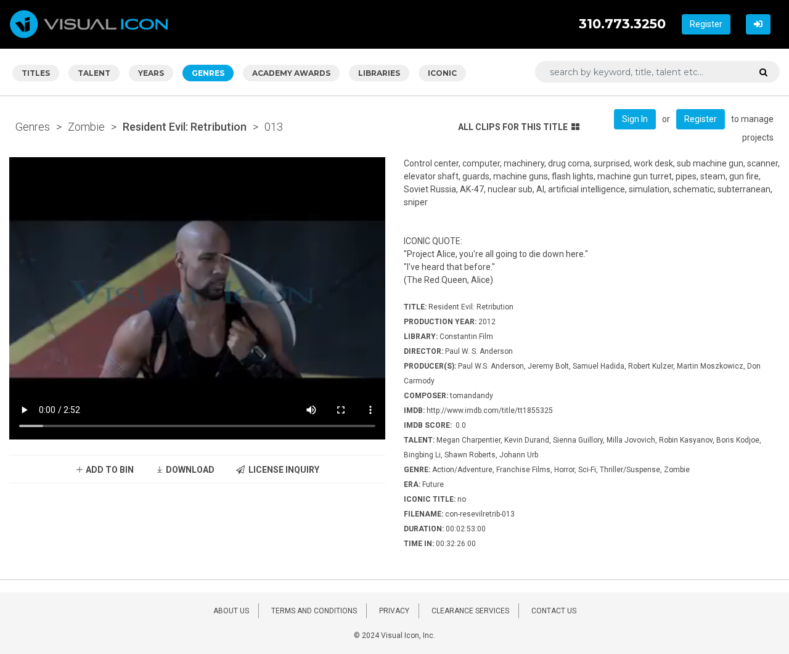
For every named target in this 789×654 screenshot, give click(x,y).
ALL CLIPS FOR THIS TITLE (513, 127)
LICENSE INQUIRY (282, 470)
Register (706, 24)
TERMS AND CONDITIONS (314, 611)
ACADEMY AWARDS (291, 73)
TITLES (36, 73)
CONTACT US (553, 611)
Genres (32, 126)
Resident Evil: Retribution (185, 126)
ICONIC (442, 73)
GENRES (208, 73)
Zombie (86, 126)
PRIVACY (394, 611)
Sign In (635, 119)
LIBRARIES (379, 73)
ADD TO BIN (109, 470)
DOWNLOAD (189, 470)
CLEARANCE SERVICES (470, 611)
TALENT (94, 73)
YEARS (151, 73)
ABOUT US (231, 611)
